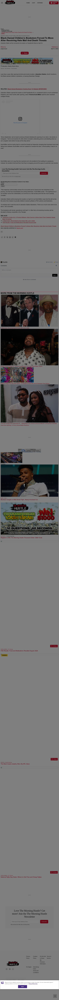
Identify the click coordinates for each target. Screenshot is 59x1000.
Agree (22, 986)
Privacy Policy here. (33, 983)
